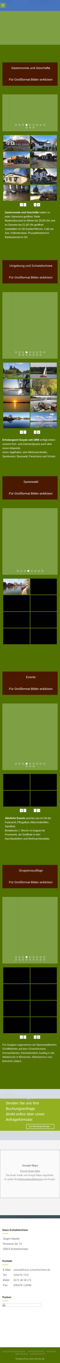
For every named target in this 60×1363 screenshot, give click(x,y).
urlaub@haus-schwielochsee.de (32, 1269)
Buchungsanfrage (14, 1351)
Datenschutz (37, 1354)
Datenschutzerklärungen (30, 1179)
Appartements (36, 1351)
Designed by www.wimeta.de (30, 1358)
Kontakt (51, 1351)
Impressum (21, 1354)
